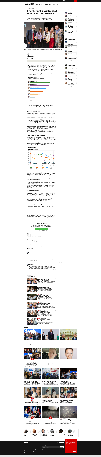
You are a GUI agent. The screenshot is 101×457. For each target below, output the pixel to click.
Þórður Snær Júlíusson (30, 56)
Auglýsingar (34, 451)
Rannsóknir (40, 4)
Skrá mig (61, 447)
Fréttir (37, 4)
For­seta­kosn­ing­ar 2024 (29, 244)
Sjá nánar (44, 455)
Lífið (57, 4)
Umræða (50, 4)
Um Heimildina (35, 449)
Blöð (33, 446)
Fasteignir (34, 445)
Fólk (43, 4)
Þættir (24, 452)
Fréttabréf (34, 448)
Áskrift (33, 447)
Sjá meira (41, 228)
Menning (46, 4)
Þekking (54, 4)
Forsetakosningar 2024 (33, 8)
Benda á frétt (34, 450)
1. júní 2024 (29, 254)
